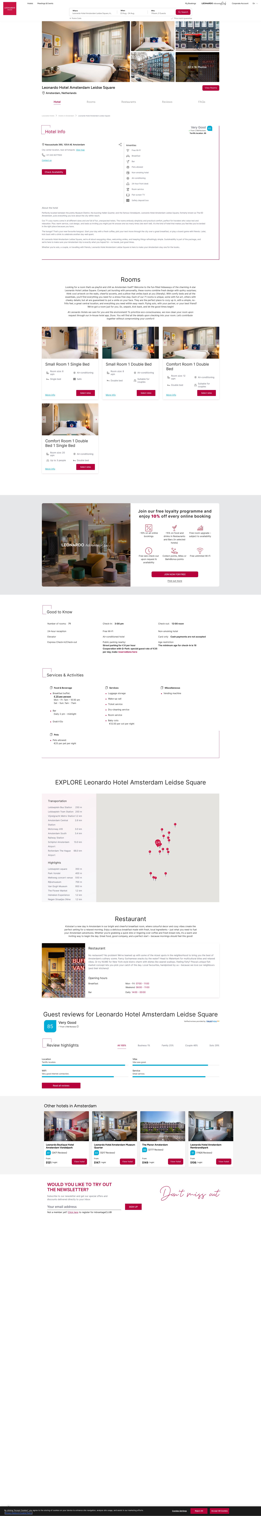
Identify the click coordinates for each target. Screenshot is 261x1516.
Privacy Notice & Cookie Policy (18, 1513)
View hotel (79, 1161)
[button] (70, 343)
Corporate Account (240, 3)
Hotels (30, 3)
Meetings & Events (45, 3)
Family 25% (168, 1045)
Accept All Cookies (219, 1511)
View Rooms (211, 87)
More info (50, 395)
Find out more (175, 580)
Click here (73, 1212)
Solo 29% (214, 1045)
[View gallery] (66, 1126)
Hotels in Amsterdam (66, 116)
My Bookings (190, 3)
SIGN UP (133, 1206)
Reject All (199, 1511)
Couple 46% (191, 1045)
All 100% (121, 1045)
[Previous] (44, 342)
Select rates (85, 393)
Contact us (47, 160)
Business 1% (144, 1045)
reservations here (127, 651)
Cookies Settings (179, 1511)
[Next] (96, 342)
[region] (130, 1511)
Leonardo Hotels (48, 116)
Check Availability (54, 172)
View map (80, 150)
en (254, 3)
